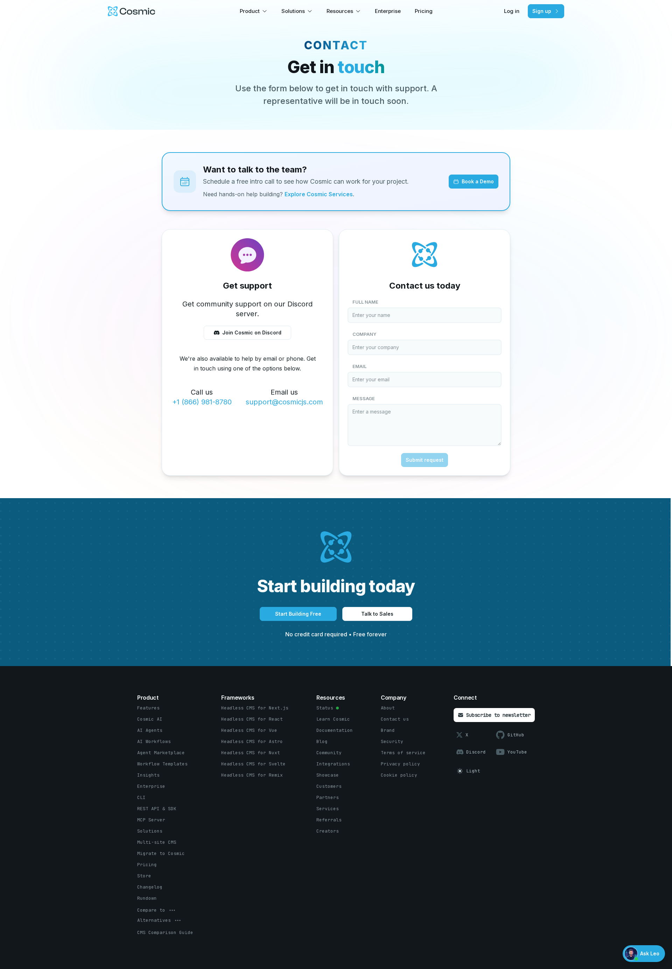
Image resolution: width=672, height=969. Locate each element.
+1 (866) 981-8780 (202, 402)
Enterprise (388, 11)
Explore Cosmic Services (319, 194)
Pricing (424, 11)
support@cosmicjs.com (284, 402)
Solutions (293, 11)
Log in (511, 11)
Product (250, 11)
